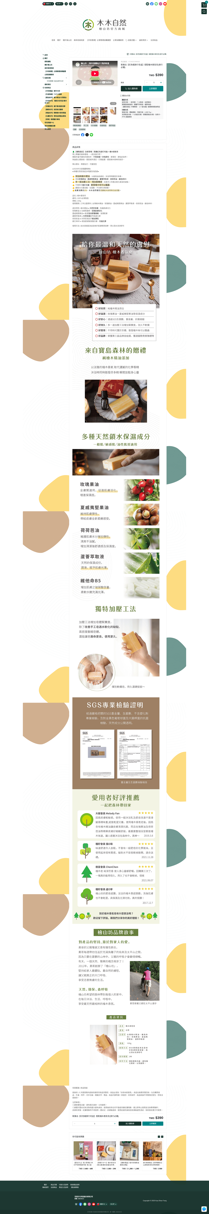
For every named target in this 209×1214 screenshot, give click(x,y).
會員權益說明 (74, 1184)
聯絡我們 (45, 1187)
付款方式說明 (63, 1184)
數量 (122, 82)
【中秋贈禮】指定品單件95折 (54, 81)
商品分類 (54, 1184)
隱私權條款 (75, 1187)
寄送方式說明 (63, 1187)
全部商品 (54, 1187)
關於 (45, 1184)
